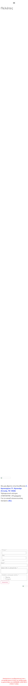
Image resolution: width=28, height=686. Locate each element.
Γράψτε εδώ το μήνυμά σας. (9, 567)
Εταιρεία (8, 579)
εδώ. (10, 501)
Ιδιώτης (8, 577)
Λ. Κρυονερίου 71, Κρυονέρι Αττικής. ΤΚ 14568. (14, 488)
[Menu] (14, 3)
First (3, 555)
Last (3, 560)
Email (3, 563)
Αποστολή (5, 582)
